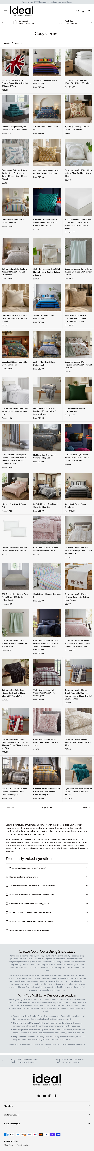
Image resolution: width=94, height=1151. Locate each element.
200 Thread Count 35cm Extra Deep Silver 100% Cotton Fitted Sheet (15, 597)
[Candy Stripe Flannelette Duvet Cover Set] (15, 202)
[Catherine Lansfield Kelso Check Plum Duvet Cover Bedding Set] (47, 672)
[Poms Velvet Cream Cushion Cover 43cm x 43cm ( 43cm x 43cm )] (15, 298)
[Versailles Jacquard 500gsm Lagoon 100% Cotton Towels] (15, 109)
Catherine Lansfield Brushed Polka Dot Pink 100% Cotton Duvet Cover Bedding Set (77, 643)
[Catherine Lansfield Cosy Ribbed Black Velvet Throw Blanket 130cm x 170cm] (15, 672)
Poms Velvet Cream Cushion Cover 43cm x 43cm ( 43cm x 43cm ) (14, 318)
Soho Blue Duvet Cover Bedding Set (43, 316)
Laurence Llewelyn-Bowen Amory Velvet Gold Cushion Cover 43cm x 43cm (77, 457)
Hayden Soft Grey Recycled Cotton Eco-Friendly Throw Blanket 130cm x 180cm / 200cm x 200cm (14, 459)
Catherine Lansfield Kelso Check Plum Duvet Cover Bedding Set (44, 693)
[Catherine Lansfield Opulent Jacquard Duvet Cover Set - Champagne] (15, 251)
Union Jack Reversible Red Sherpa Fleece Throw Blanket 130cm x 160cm (15, 83)
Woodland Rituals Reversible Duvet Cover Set (14, 363)
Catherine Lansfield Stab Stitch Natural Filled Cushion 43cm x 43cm (78, 173)
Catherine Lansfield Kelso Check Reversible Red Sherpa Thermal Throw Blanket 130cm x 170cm (15, 743)
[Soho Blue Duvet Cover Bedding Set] (47, 297)
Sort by (7, 43)
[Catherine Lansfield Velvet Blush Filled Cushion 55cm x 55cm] (47, 721)
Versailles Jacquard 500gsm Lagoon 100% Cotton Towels (14, 128)
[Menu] (5, 11)
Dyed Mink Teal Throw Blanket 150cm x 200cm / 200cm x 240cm (78, 791)
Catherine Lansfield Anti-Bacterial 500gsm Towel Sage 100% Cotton (14, 643)
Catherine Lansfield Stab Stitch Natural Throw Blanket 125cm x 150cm (46, 272)
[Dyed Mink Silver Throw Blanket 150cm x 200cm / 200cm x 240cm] (47, 390)
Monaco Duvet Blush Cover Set (14, 505)
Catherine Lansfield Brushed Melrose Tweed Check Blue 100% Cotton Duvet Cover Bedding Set (45, 644)
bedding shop (59, 981)
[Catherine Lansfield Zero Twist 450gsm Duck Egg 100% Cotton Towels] (78, 251)
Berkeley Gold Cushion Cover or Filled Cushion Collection (46, 171)
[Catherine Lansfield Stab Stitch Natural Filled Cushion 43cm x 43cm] (78, 152)
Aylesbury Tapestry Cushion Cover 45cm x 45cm (77, 128)
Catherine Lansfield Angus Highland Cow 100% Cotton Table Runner (77, 597)
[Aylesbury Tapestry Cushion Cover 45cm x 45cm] (78, 109)
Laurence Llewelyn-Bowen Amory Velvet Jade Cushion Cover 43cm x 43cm (45, 222)
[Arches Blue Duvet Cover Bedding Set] (47, 344)
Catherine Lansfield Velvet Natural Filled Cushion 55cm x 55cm (78, 742)
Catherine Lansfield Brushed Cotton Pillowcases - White (14, 549)
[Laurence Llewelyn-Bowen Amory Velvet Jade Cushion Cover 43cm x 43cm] (47, 202)
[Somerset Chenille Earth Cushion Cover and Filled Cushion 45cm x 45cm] (78, 298)
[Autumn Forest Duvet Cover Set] (47, 109)
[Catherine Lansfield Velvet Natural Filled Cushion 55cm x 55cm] (78, 721)
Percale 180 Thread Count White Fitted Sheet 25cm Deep (78, 81)
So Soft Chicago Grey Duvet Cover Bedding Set (45, 505)
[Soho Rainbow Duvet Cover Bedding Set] (47, 62)
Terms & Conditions (23, 1145)
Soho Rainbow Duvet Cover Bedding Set (45, 81)
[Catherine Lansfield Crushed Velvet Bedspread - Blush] (47, 530)
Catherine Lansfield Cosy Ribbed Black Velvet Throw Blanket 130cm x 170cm (14, 693)
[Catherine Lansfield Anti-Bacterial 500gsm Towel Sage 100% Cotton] (15, 623)
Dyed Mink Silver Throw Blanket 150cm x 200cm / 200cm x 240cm (44, 411)
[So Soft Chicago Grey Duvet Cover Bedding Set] (47, 486)
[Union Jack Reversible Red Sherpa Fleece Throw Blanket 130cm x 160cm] (15, 62)
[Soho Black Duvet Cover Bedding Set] (78, 486)
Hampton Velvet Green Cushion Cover (75, 409)
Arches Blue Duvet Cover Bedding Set (44, 363)
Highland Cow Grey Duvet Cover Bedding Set (44, 456)
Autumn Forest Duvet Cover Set (45, 128)
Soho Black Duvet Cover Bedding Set (75, 505)
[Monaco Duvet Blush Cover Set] (15, 486)
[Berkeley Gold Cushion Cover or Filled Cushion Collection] (47, 152)
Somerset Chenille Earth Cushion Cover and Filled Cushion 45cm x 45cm (75, 318)
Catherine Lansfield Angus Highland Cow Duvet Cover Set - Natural (78, 365)
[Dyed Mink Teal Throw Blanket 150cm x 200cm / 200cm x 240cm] (78, 771)
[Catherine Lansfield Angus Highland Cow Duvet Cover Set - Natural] (78, 344)
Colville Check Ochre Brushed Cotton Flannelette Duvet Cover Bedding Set (46, 791)
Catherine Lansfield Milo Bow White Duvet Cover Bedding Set (15, 411)
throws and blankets (29, 1008)
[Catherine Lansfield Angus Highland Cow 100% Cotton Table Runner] (78, 576)
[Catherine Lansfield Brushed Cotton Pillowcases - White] (15, 530)
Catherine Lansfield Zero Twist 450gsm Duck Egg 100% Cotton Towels (78, 272)
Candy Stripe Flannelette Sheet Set (47, 595)
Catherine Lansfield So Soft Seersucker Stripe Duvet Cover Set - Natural (78, 550)
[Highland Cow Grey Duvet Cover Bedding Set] (47, 437)
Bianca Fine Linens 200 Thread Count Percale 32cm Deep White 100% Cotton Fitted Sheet (78, 223)
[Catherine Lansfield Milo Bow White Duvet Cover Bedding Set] (15, 390)
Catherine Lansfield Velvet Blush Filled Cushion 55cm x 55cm (45, 742)
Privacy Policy (8, 1145)
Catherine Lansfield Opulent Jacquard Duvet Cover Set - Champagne (14, 272)
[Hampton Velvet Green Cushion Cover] (78, 390)
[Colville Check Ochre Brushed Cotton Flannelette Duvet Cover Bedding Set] (47, 771)
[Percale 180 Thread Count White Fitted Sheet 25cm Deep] (78, 62)
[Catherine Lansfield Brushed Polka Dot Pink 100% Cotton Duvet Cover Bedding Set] (78, 623)
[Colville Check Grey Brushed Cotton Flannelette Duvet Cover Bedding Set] (15, 771)
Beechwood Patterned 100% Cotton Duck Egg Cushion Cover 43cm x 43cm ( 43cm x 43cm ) (14, 174)
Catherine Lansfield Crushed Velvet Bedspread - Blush (45, 549)
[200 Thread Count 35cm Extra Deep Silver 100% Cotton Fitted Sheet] (15, 576)
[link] (18, 807)
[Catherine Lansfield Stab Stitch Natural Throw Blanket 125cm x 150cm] (47, 251)
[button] (88, 11)
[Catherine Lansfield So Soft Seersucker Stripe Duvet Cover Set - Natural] (78, 530)
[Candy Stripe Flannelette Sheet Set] (47, 576)
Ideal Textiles (13, 1141)
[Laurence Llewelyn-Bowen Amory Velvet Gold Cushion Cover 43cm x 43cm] (78, 437)
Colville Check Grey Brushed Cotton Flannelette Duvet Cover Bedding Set (14, 791)
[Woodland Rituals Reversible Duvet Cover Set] (15, 344)
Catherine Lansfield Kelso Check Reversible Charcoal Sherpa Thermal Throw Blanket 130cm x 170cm (78, 694)
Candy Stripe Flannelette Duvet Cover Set (13, 221)
